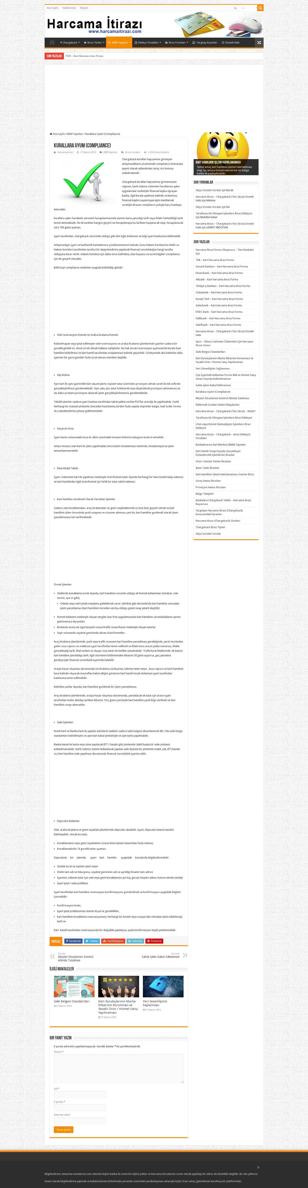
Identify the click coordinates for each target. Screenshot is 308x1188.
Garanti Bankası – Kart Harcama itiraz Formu (222, 266)
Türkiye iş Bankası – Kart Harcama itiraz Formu (223, 285)
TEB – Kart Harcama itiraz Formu (215, 260)
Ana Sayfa (52, 7)
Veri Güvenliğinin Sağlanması (155, 1003)
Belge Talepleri (205, 493)
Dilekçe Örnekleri (148, 42)
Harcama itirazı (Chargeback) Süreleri (218, 520)
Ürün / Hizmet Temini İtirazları (213, 461)
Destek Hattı (232, 42)
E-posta (59, 1101)
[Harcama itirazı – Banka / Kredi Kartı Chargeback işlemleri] (154, 24)
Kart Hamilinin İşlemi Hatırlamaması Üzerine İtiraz (225, 474)
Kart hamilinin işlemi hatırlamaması (218, 163)
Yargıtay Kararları (207, 42)
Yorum (59, 1051)
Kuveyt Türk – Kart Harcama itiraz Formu (219, 298)
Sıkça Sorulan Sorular (208, 190)
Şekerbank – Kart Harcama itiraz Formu (219, 305)
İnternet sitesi (62, 1114)
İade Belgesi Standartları (71, 1001)
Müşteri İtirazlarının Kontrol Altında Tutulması (75, 957)
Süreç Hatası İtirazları (208, 480)
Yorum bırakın (132, 152)
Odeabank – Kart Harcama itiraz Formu (219, 292)
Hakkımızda (69, 7)
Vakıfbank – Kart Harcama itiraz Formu (218, 324)
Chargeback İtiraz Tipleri (210, 527)
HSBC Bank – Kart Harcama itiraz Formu (219, 311)
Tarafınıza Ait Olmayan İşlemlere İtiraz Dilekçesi (224, 213)
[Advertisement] (154, 101)
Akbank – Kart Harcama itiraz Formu (217, 279)
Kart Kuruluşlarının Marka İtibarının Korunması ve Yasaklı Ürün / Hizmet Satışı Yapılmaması (118, 1006)
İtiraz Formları (177, 42)
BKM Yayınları (120, 42)
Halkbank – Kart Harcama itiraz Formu (218, 318)
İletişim (84, 7)
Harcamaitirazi (65, 152)
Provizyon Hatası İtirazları (211, 487)
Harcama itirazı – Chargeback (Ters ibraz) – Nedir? (226, 411)
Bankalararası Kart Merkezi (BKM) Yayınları (221, 444)
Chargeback (70, 42)
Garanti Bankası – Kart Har (81, 55)
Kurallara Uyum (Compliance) (213, 391)
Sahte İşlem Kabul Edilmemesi (161, 955)
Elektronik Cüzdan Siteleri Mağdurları (217, 404)
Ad (56, 1088)
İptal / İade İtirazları (207, 467)
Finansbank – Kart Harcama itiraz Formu (219, 273)
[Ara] (260, 8)
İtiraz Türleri (94, 42)
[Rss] (235, 8)
